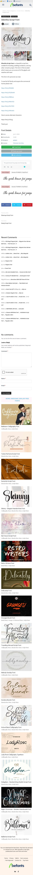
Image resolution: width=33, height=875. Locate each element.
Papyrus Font (9, 261)
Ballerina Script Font (8, 837)
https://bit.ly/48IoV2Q (7, 101)
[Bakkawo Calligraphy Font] (16, 414)
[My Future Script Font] (16, 524)
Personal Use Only (18, 143)
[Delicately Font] (16, 578)
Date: (4, 134)
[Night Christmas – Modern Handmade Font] (16, 797)
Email (3, 385)
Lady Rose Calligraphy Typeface (12, 755)
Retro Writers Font (7, 563)
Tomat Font (8, 268)
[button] (30, 5)
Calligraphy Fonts (6, 16)
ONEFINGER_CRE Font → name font (15, 308)
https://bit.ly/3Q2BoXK (8, 92)
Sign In (3, 1)
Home (4, 11)
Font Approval (9, 860)
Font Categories (11, 11)
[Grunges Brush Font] (16, 606)
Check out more (17, 151)
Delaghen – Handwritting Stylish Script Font (16, 782)
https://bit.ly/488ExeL (7, 97)
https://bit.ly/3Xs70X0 (7, 106)
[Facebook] (18, 871)
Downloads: (6, 137)
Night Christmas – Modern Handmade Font (16, 809)
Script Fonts (20, 11)
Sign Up (9, 1)
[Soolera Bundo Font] (16, 688)
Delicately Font (6, 591)
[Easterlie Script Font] (16, 469)
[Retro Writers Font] (16, 551)
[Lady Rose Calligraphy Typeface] (16, 742)
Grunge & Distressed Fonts (15, 620)
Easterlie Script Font (8, 481)
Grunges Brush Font (8, 618)
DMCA (17, 858)
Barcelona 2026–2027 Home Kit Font (20, 279)
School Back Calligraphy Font (11, 727)
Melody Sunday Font (8, 672)
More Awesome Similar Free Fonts (17, 400)
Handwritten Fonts (6, 456)
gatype (15, 140)
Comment (4, 351)
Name (3, 378)
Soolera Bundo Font (8, 700)
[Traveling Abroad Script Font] (16, 633)
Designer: (5, 140)
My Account (18, 1)
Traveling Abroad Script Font (11, 645)
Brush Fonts (4, 565)
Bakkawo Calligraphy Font (10, 426)
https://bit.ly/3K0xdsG (7, 110)
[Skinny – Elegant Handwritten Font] (16, 496)
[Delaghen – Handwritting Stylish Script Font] (16, 770)
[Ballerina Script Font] (16, 824)
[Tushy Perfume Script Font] (16, 442)
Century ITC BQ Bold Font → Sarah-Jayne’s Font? (18, 275)
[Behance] (15, 871)
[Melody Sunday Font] (16, 660)
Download (17, 147)
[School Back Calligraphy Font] (16, 715)
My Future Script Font (8, 536)
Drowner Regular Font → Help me (14, 293)
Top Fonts (25, 860)
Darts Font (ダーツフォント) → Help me (16, 289)
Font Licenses (24, 858)
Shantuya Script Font (7, 215)
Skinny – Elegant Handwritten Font (13, 508)
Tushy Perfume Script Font (10, 454)
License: (5, 143)
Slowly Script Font (6, 223)
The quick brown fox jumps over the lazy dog (17, 178)
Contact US (18, 860)
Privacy (12, 858)
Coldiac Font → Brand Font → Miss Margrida (17, 253)
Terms (6, 858)
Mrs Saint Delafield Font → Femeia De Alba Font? (18, 272)
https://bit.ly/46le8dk (7, 88)
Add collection (17, 155)
